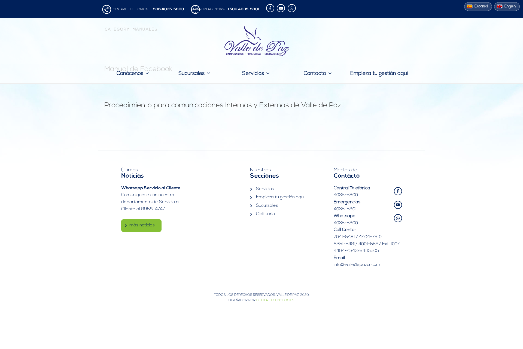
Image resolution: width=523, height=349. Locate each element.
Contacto (315, 73)
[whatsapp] (292, 8)
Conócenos (130, 73)
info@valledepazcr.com (357, 265)
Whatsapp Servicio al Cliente (150, 188)
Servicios (253, 73)
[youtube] (281, 8)
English (510, 6)
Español (481, 6)
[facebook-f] (271, 8)
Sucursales (191, 73)
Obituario (265, 214)
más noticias (142, 225)
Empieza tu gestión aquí (379, 73)
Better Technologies (275, 300)
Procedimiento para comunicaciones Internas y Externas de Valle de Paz (222, 105)
